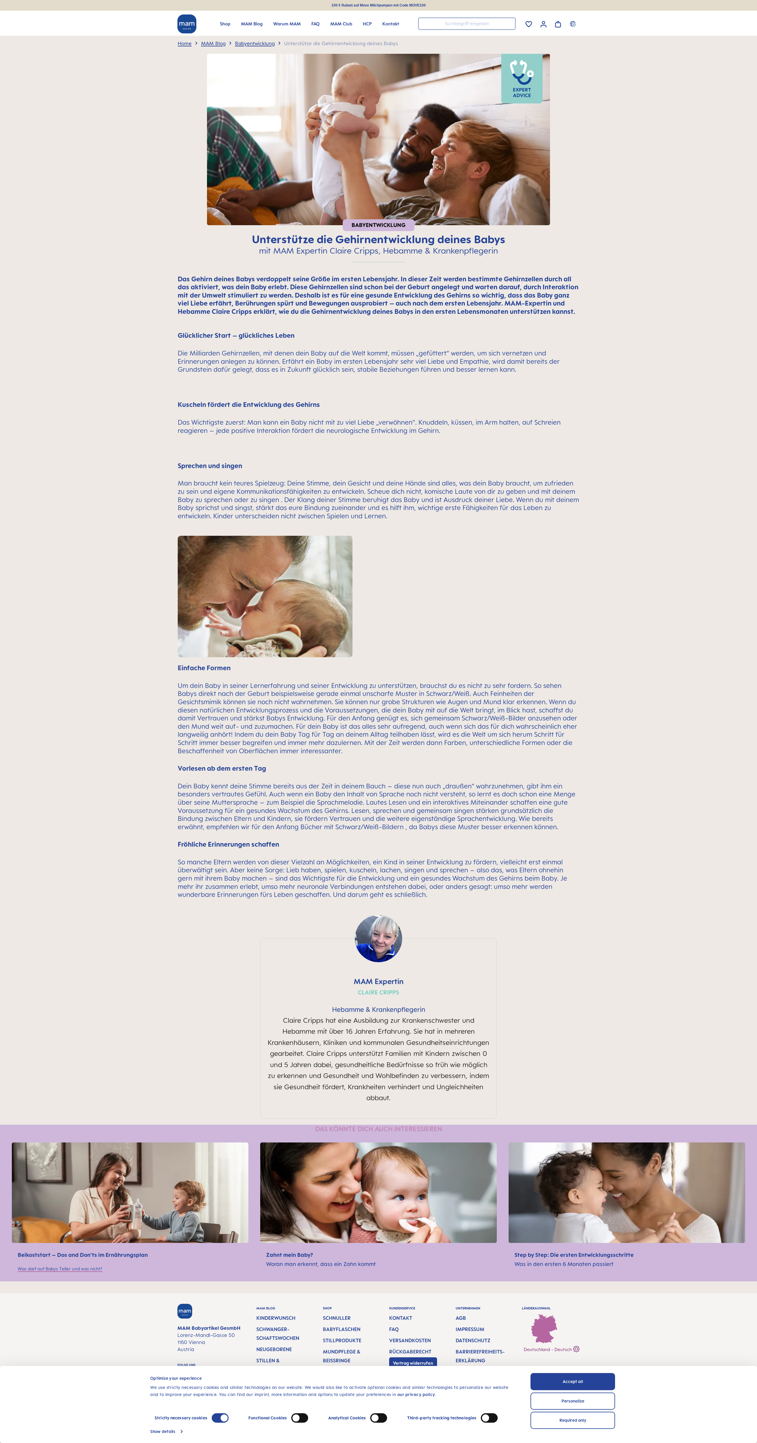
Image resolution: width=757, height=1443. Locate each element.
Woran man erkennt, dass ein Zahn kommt (321, 1264)
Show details (162, 1431)
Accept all (573, 1381)
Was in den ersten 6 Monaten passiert (564, 1264)
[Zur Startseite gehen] (186, 23)
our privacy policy (416, 1394)
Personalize (573, 1400)
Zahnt (274, 1255)
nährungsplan (130, 1255)
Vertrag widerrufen (413, 1363)
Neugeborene (274, 1349)
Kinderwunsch (275, 1318)
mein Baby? (298, 1255)
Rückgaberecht (410, 1352)
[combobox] (466, 24)
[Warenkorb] (558, 23)
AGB (461, 1318)
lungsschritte (616, 1255)
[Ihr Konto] (543, 23)
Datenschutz (473, 1340)
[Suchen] (509, 23)
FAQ (394, 1329)
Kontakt (400, 1318)
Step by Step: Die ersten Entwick (557, 1255)
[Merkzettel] (528, 23)
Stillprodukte (342, 1340)
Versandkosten (410, 1340)
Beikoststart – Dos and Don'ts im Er (64, 1255)
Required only (572, 1420)
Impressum (470, 1329)
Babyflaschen (341, 1329)
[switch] (299, 1418)
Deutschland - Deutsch (548, 1349)
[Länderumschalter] (574, 23)
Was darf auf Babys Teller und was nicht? (60, 1268)
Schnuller (337, 1318)
